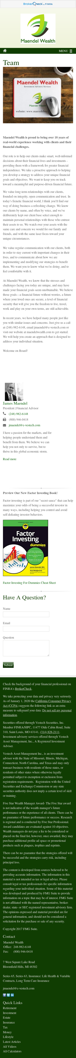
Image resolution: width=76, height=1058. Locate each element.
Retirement (9, 1008)
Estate (6, 1017)
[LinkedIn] (12, 995)
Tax (5, 1027)
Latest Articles (12, 1041)
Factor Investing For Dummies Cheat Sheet (29, 583)
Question (8, 637)
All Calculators (12, 1051)
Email (6, 623)
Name (6, 608)
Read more (9, 459)
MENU (63, 51)
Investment (9, 1013)
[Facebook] (4, 995)
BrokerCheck (23, 689)
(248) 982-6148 (18, 414)
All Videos (9, 1046)
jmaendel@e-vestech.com (24, 425)
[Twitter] (8, 995)
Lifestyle (8, 1037)
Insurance (9, 1022)
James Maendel (15, 403)
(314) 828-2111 (49, 732)
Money (7, 1032)
